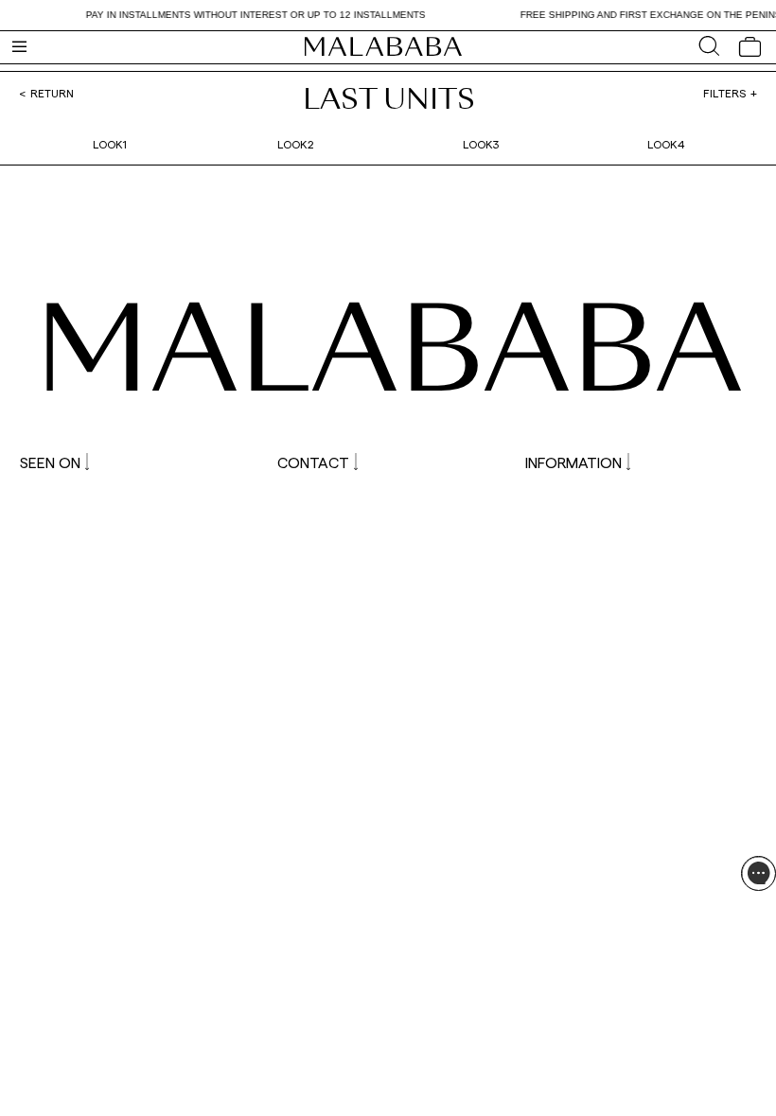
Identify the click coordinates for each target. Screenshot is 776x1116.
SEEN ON (50, 462)
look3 (481, 143)
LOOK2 (295, 143)
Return (52, 92)
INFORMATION (573, 462)
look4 (666, 143)
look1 (110, 143)
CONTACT (313, 462)
